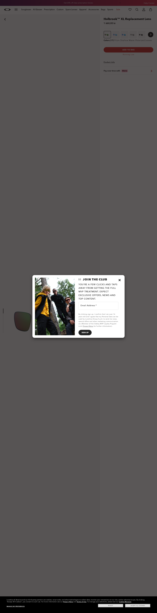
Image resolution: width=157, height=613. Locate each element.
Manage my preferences (16, 606)
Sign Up (85, 332)
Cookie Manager (125, 602)
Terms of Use (81, 602)
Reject (110, 606)
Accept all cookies (138, 606)
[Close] (119, 280)
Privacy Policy (68, 602)
